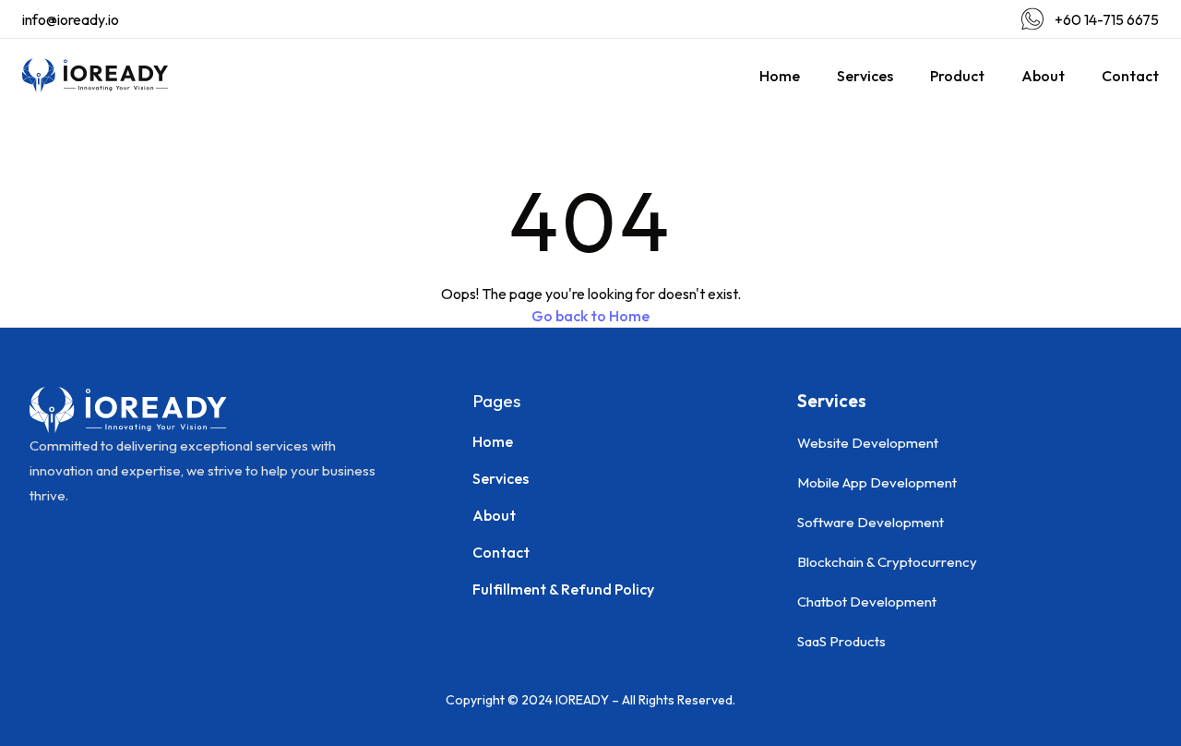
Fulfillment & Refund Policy (563, 589)
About (1043, 75)
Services (865, 75)
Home (779, 75)
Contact (1130, 75)
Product (957, 75)
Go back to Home (590, 316)
